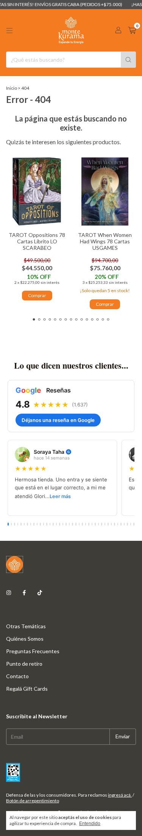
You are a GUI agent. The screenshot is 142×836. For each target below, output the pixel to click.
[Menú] (9, 30)
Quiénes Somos (25, 638)
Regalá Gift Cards (27, 688)
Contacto (17, 676)
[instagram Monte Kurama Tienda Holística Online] (8, 592)
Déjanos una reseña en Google (58, 420)
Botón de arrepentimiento (32, 800)
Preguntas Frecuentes (32, 651)
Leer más (60, 496)
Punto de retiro (24, 663)
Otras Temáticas (26, 626)
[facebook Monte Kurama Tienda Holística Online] (24, 592)
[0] (132, 30)
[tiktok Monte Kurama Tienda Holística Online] (39, 592)
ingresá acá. (120, 795)
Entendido (89, 823)
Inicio (11, 88)
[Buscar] (128, 59)
